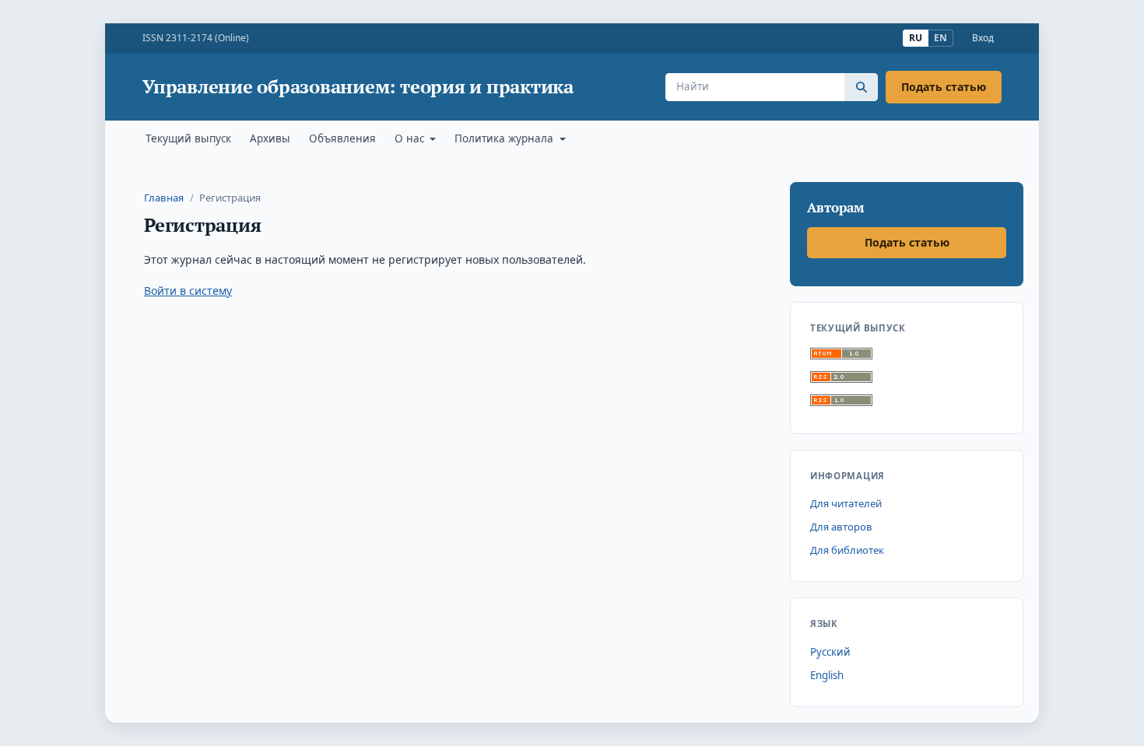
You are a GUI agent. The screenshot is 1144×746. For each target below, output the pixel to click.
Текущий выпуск (188, 138)
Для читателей (846, 503)
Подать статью (943, 86)
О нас (411, 138)
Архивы (270, 138)
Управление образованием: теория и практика (358, 86)
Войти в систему (188, 290)
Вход (983, 37)
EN (940, 37)
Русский (830, 652)
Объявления (342, 138)
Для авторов (841, 527)
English (827, 675)
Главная (164, 198)
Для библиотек (847, 550)
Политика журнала (505, 138)
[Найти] (861, 87)
